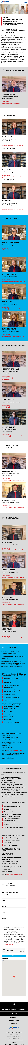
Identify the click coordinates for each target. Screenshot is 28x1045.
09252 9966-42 (6, 575)
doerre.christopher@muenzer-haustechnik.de (10, 378)
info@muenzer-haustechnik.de (14, 750)
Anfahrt (14, 1013)
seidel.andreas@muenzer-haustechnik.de (13, 577)
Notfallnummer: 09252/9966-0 (14, 1009)
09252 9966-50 (6, 376)
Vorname (5, 895)
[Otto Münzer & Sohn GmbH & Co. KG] (4, 2)
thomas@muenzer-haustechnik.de (11, 103)
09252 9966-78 (6, 334)
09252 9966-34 (6, 636)
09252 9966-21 (6, 175)
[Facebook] (14, 1004)
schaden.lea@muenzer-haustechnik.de (12, 250)
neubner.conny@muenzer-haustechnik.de (13, 436)
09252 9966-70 (6, 307)
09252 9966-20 (6, 603)
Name (4, 900)
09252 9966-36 (6, 434)
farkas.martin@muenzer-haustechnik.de (12, 550)
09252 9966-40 (6, 478)
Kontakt (14, 1024)
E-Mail (4, 906)
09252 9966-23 (6, 548)
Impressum (14, 1018)
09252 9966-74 (6, 144)
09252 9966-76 (6, 280)
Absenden (14, 956)
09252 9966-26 (6, 405)
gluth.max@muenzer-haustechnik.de (11, 177)
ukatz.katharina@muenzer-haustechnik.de (13, 336)
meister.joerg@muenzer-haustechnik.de (12, 407)
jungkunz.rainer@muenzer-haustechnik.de (13, 480)
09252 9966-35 (6, 505)
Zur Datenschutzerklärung (12, 943)
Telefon (4, 913)
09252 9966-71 (6, 248)
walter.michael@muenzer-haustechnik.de (13, 604)
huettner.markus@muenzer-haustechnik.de (13, 281)
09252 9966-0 (6, 101)
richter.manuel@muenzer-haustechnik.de (13, 507)
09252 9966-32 (6, 208)
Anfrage (4, 919)
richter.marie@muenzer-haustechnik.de (12, 146)
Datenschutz (14, 1021)
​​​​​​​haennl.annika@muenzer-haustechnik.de (13, 638)
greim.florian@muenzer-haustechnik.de (12, 210)
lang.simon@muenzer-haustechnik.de (12, 309)
